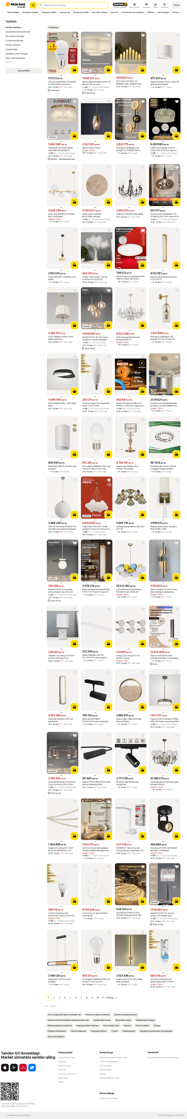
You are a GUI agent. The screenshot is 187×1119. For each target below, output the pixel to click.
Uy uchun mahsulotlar (67, 1074)
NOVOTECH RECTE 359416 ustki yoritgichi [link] (62, 467)
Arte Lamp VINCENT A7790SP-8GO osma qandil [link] (61, 215)
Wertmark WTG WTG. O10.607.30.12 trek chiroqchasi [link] (95, 720)
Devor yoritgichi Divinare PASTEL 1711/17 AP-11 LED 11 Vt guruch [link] (96, 590)
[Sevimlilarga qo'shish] (75, 35)
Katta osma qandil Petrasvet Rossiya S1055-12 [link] (128, 338)
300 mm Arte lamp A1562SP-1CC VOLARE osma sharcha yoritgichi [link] (62, 527)
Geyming (62, 1061)
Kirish (176, 5)
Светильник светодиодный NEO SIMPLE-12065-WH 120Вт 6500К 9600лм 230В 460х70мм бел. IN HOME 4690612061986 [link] (130, 277)
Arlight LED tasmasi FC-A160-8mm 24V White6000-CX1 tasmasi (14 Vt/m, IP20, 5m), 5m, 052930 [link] (62, 849)
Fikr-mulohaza (105, 1066)
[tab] (13, 12)
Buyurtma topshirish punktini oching (163, 1057)
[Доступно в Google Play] (14, 1071)
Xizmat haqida (105, 1070)
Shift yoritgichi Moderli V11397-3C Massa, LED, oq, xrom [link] (96, 83)
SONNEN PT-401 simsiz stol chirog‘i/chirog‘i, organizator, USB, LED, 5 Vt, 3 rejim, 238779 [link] (130, 849)
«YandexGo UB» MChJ (174, 1115)
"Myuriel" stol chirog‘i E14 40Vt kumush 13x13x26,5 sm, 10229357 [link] (61, 657)
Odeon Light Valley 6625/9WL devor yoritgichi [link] (129, 720)
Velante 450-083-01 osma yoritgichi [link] (59, 980)
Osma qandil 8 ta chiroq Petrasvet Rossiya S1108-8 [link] (164, 783)
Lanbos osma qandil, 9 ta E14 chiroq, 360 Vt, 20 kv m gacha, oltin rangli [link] (163, 149)
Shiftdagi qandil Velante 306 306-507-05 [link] (130, 527)
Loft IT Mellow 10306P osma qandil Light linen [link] (60, 338)
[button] (54, 27)
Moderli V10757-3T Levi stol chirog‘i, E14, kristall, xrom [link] (162, 914)
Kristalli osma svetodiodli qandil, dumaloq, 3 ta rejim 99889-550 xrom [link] (163, 404)
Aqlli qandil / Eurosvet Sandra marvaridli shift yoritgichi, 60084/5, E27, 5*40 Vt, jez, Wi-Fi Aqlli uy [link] (62, 149)
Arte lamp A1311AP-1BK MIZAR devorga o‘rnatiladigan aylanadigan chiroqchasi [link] (163, 849)
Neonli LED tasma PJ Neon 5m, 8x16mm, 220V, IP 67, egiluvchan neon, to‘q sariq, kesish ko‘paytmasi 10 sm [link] (130, 404)
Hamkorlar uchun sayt (108, 1098)
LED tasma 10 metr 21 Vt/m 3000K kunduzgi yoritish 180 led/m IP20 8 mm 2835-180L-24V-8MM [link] (128, 914)
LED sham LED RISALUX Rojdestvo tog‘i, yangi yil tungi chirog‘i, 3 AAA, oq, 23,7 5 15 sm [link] (129, 82)
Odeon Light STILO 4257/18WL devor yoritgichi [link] (129, 980)
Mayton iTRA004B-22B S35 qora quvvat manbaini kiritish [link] (96, 783)
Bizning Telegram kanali (109, 1078)
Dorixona (62, 1070)
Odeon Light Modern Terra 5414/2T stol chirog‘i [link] (127, 467)
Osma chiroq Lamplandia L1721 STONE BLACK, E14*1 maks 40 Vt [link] (164, 215)
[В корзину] (74, 70)
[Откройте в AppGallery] (23, 1071)
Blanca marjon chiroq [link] (91, 148)
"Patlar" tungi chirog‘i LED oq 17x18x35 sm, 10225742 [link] (94, 278)
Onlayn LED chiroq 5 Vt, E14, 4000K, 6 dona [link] (128, 657)
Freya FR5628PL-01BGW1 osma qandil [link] (62, 278)
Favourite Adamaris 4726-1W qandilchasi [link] (60, 720)
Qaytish (102, 1074)
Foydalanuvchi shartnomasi (18, 1115)
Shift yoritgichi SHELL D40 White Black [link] (62, 404)
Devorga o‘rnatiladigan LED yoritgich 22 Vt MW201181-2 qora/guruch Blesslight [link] (128, 149)
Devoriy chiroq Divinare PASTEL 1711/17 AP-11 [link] (163, 278)
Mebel (60, 1082)
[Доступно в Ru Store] (32, 1071)
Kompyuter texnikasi (66, 1057)
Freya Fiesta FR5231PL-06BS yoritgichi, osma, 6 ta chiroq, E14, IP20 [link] (96, 527)
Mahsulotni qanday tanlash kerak (113, 1057)
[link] (64, 1014)
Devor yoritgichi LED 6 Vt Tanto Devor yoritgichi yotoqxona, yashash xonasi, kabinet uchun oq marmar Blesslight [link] (164, 590)
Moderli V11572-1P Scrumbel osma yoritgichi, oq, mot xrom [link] (60, 590)
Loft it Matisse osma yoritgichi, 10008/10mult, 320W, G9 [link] (129, 590)
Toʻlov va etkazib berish (109, 1061)
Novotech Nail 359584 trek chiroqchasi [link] (127, 783)
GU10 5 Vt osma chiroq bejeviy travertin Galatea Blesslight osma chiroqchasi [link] (96, 849)
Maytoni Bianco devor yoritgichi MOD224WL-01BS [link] (163, 527)
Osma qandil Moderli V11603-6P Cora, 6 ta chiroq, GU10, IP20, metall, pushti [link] (62, 783)
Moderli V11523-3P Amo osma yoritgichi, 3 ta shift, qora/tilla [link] (95, 338)
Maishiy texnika (64, 1066)
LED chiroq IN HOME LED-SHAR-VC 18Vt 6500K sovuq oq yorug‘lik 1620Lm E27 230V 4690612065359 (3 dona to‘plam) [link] (62, 83)
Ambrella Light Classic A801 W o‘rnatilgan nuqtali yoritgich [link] (163, 467)
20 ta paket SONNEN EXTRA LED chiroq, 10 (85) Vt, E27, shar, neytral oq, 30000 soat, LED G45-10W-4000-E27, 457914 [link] (96, 467)
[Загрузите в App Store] (5, 1071)
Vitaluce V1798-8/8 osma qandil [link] (129, 214)
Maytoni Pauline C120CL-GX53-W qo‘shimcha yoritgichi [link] (164, 83)
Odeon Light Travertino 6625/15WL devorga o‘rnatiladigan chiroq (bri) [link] (92, 215)
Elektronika (62, 1078)
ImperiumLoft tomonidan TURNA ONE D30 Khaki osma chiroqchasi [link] (164, 720)
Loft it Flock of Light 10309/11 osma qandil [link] (95, 914)
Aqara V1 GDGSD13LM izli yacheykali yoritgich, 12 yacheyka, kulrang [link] (164, 657)
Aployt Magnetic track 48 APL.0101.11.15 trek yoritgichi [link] (94, 656)
